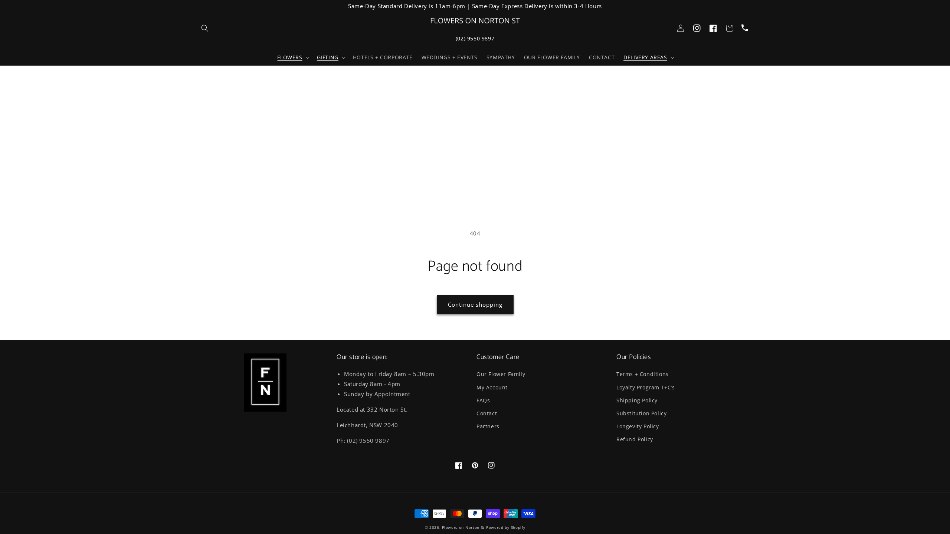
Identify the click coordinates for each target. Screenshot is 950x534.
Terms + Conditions (642, 374)
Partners (487, 426)
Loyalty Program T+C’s (645, 387)
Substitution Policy (641, 413)
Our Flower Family (500, 374)
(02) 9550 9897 (475, 38)
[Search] (205, 28)
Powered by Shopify (505, 527)
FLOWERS (289, 57)
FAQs (483, 400)
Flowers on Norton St (463, 527)
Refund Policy (634, 439)
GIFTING (327, 57)
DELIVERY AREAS (645, 57)
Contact (486, 413)
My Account (492, 387)
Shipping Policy (637, 400)
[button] (292, 57)
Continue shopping (475, 304)
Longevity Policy (637, 426)
